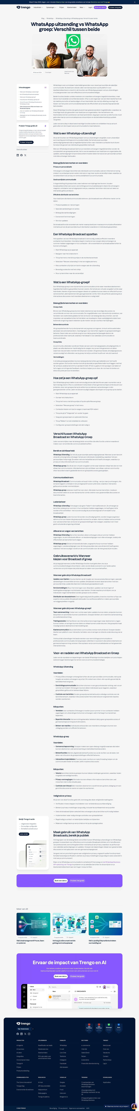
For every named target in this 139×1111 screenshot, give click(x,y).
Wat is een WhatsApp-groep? (28, 97)
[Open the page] (69, 2)
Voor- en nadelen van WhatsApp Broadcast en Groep (31, 111)
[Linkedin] (21, 1034)
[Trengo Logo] (23, 1023)
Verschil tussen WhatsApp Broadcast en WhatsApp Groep (31, 103)
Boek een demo (100, 7)
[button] (38, 7)
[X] (25, 1034)
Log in (90, 7)
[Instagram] (29, 1034)
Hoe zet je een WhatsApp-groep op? (29, 99)
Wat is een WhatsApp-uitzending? (29, 92)
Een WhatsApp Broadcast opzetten (29, 94)
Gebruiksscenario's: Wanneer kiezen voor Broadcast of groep (31, 107)
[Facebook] (18, 1034)
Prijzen (61, 7)
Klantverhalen (71, 7)
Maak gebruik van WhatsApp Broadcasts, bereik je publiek (33, 116)
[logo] (23, 7)
